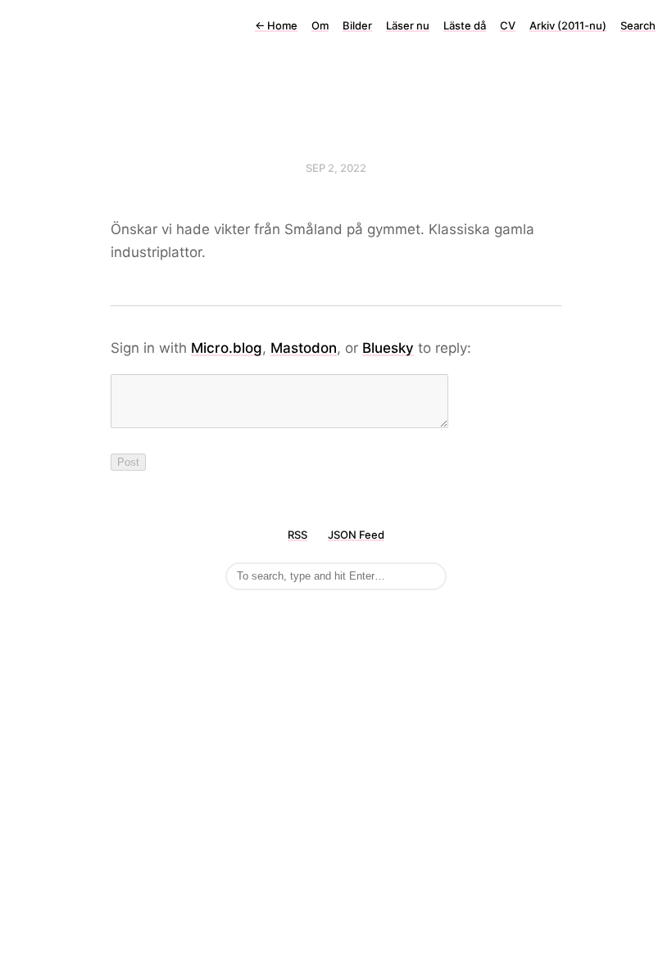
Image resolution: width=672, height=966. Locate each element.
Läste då (464, 25)
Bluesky (388, 348)
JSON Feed (356, 534)
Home (276, 25)
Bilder (357, 25)
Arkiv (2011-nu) (567, 25)
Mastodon (303, 348)
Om (320, 25)
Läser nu (407, 25)
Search (638, 25)
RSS (297, 534)
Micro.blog (226, 348)
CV (507, 25)
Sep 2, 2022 (336, 167)
